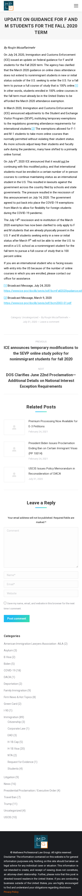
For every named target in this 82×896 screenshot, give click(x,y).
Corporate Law (16, 728)
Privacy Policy (11, 891)
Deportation (11, 683)
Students (13, 768)
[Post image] (14, 427)
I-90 (6, 710)
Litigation (9, 777)
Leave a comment (49, 321)
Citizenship (14, 721)
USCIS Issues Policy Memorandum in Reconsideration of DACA (52, 471)
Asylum (8, 650)
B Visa (7, 657)
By (54, 317)
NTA (10, 755)
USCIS (7, 817)
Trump (8, 803)
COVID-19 (9, 670)
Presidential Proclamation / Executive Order (30, 790)
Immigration (11, 717)
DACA (7, 677)
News (7, 783)
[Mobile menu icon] (76, 6)
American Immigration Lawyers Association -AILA (34, 643)
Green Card (10, 703)
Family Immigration (15, 690)
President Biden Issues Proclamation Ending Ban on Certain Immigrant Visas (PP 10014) (53, 448)
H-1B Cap (13, 741)
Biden (7, 663)
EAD (10, 735)
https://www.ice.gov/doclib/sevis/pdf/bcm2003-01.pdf (38, 303)
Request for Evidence (20, 761)
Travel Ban (10, 797)
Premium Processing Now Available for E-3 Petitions (53, 423)
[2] (33, 128)
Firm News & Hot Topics (18, 697)
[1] (76, 85)
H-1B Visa (13, 748)
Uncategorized (30, 317)
